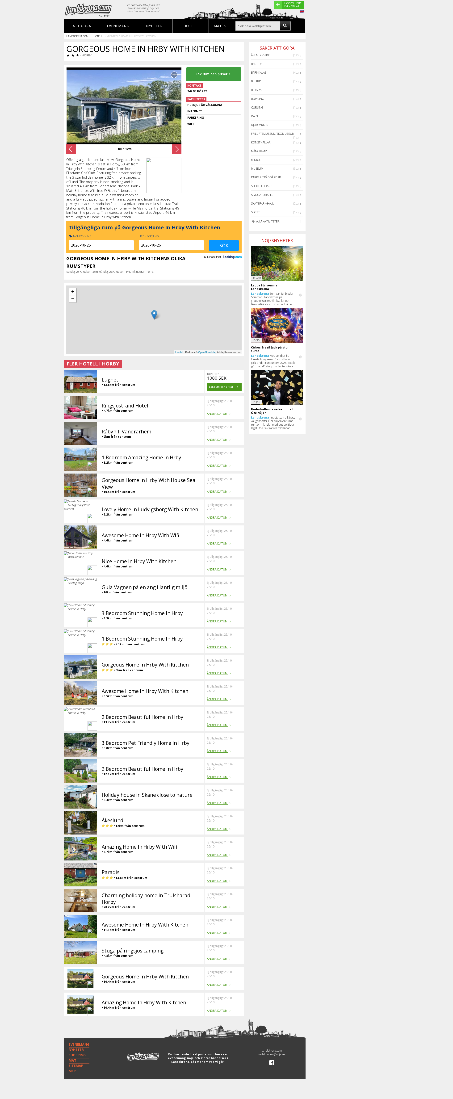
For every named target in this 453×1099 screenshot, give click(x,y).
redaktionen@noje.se (271, 1054)
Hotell (191, 26)
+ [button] (72, 292)
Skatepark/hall (262, 203)
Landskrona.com (77, 36)
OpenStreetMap (207, 352)
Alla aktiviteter (268, 221)
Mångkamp (259, 151)
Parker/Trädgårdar (266, 177)
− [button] (72, 299)
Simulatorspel (262, 195)
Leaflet (179, 352)
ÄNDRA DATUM (217, 414)
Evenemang (118, 26)
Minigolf (257, 160)
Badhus (256, 64)
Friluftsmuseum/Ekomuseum (272, 134)
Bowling (257, 99)
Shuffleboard (262, 186)
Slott (255, 212)
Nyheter (154, 26)
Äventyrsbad (260, 55)
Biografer (258, 90)
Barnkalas (258, 73)
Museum (257, 169)
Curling (257, 107)
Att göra (82, 26)
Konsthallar (261, 142)
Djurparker (259, 125)
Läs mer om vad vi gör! (208, 1062)
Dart (254, 116)
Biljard (256, 81)
